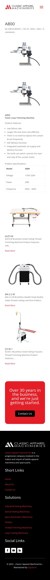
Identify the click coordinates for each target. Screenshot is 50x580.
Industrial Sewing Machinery (18, 506)
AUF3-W (9, 236)
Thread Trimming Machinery (18, 527)
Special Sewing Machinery (17, 511)
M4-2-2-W (10, 294)
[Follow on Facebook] (7, 550)
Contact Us (25, 413)
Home (8, 479)
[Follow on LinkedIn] (19, 550)
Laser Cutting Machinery (16, 533)
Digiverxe (32, 567)
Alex (39, 29)
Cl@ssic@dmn (14, 29)
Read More (10, 250)
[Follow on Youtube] (13, 550)
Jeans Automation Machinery (18, 517)
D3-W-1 (9, 349)
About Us (9, 484)
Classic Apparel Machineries (18, 452)
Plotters (8, 522)
